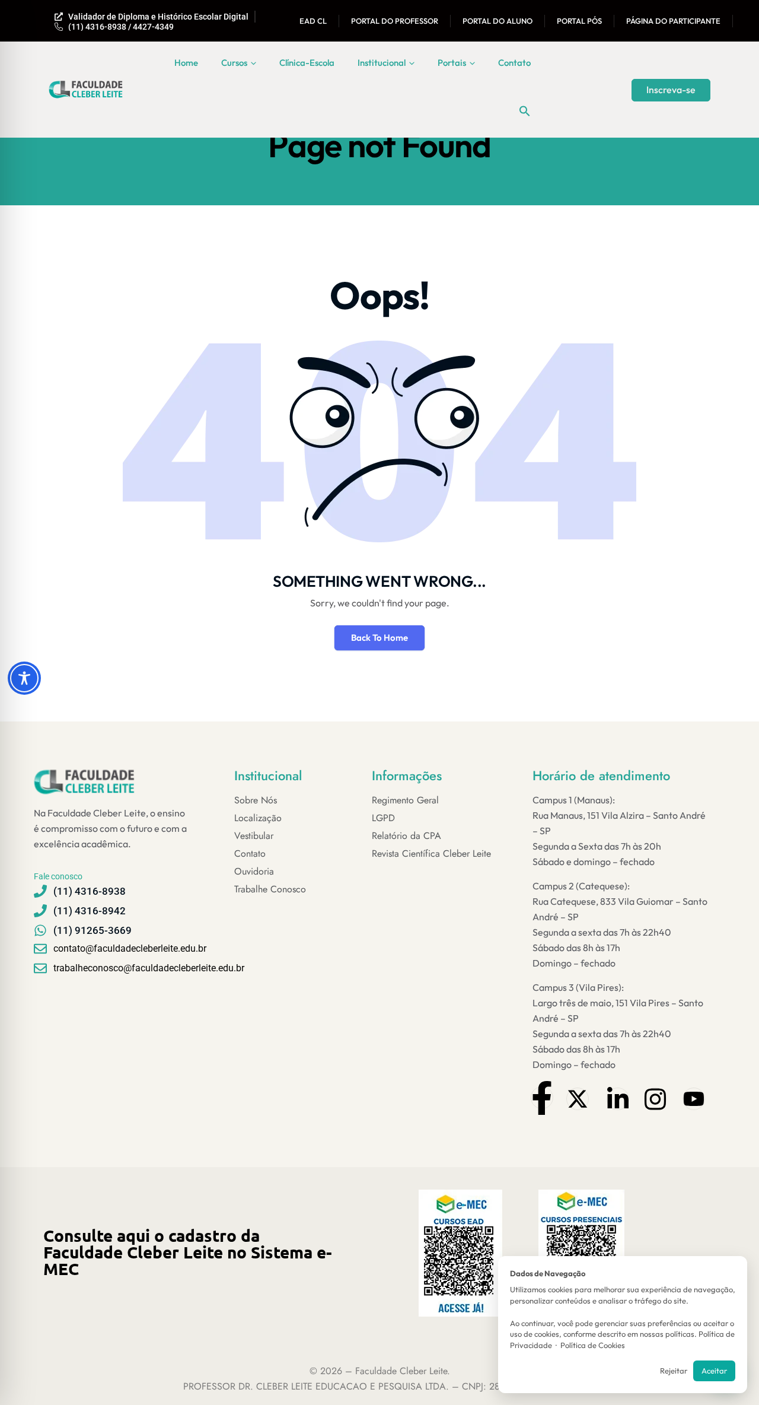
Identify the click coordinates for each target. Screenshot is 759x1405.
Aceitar (714, 1370)
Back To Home (379, 637)
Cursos (234, 62)
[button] (525, 111)
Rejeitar (673, 1370)
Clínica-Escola (306, 62)
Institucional (382, 62)
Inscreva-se (671, 90)
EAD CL (313, 21)
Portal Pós (579, 21)
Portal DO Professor (394, 21)
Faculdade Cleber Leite (401, 1371)
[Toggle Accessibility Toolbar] (24, 678)
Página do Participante (673, 21)
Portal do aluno (497, 21)
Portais (452, 62)
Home (186, 62)
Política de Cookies (592, 1345)
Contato (514, 62)
